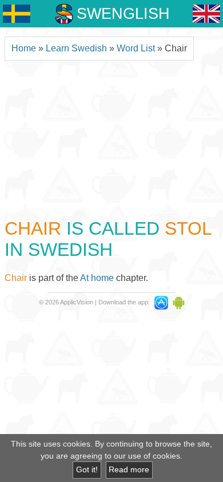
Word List (136, 48)
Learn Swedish (76, 48)
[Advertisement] (111, 138)
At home (97, 278)
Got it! (87, 469)
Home (23, 48)
